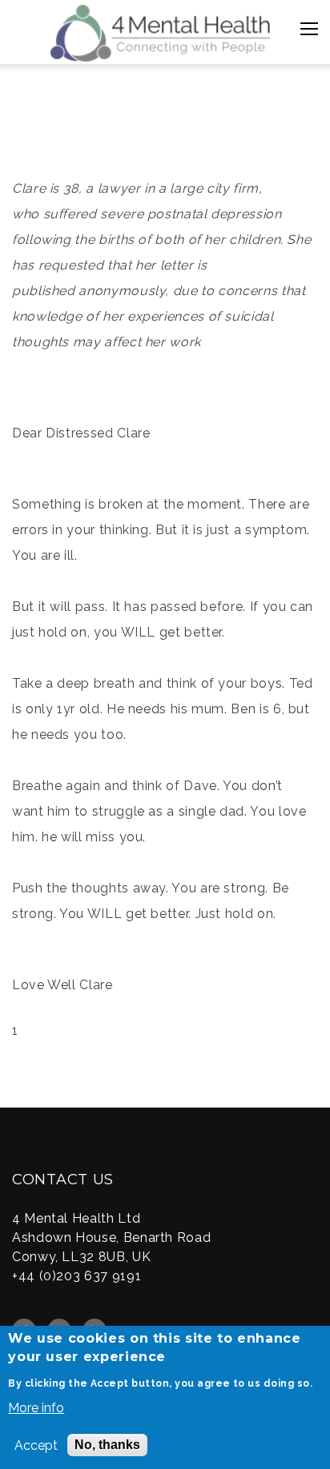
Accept (36, 1445)
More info (36, 1407)
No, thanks (107, 1444)
